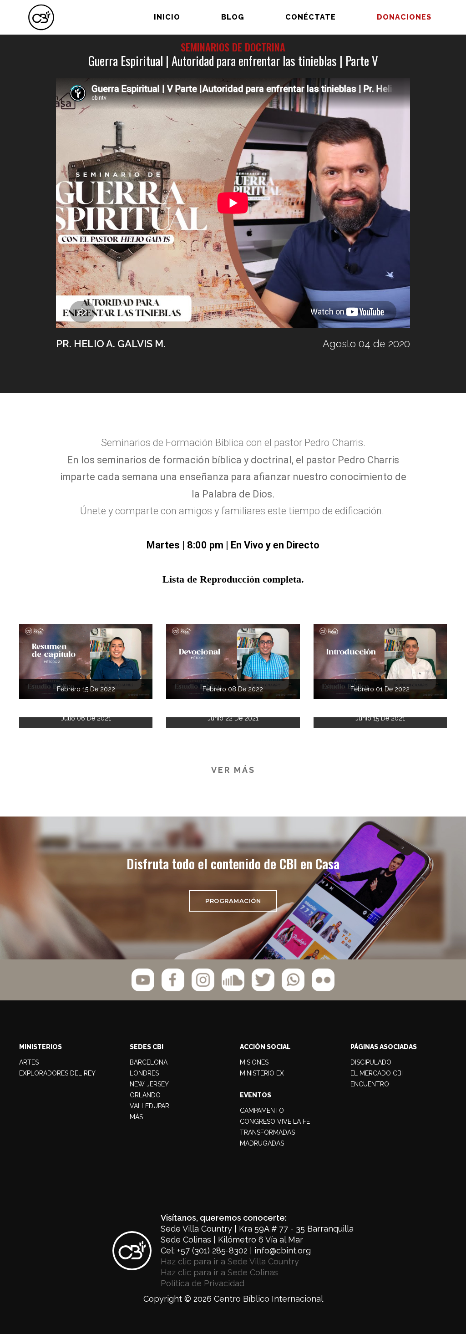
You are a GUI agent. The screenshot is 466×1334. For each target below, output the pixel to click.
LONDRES (144, 1073)
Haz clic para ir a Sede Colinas (219, 1272)
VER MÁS (233, 770)
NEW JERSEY (149, 1084)
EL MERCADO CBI (376, 1073)
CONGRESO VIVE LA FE (275, 1121)
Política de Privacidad (202, 1283)
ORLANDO (145, 1095)
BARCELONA (148, 1062)
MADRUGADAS (262, 1143)
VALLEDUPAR (149, 1106)
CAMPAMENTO (262, 1110)
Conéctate (310, 17)
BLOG (232, 17)
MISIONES (254, 1062)
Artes (29, 1062)
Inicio (167, 17)
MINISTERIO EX (262, 1073)
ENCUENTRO (369, 1084)
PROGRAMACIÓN (233, 900)
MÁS (136, 1117)
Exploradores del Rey (57, 1073)
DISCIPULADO (370, 1062)
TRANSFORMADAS (267, 1132)
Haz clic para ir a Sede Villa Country (230, 1261)
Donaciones (404, 17)
